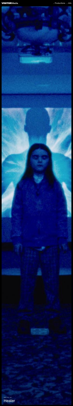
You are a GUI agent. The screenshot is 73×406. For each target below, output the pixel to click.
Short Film (6, 397)
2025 (11, 397)
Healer (36, 205)
